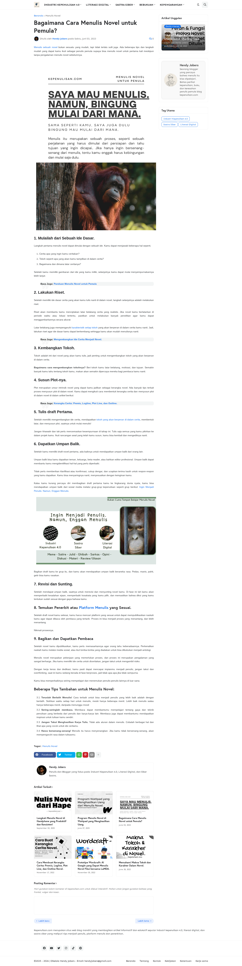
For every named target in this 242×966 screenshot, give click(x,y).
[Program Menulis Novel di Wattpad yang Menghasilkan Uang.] (93, 802)
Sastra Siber (169, 124)
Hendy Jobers (57, 767)
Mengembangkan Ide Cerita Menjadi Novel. (78, 339)
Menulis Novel (52, 16)
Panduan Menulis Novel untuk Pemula (75, 284)
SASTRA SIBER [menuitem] (124, 4)
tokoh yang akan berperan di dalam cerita (118, 419)
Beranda (38, 16)
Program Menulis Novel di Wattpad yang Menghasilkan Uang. (93, 821)
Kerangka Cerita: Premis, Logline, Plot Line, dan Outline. (85, 403)
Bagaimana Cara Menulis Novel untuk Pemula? (132, 819)
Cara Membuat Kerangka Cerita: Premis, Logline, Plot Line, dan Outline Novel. (52, 865)
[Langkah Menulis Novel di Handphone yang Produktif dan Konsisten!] (52, 802)
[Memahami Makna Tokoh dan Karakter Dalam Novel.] (135, 847)
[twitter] (59, 948)
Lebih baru (44, 921)
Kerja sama (202, 961)
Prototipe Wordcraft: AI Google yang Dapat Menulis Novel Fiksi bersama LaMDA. (93, 865)
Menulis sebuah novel (45, 47)
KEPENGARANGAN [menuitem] (171, 4)
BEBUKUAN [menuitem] (146, 4)
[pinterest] (80, 948)
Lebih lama (143, 921)
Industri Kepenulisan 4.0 (175, 119)
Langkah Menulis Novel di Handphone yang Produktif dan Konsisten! (51, 821)
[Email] (92, 755)
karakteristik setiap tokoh (85, 327)
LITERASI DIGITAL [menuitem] (97, 4)
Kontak (157, 961)
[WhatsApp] (79, 755)
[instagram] (66, 948)
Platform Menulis (93, 607)
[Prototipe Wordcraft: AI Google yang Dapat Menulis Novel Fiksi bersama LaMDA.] (93, 847)
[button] (198, 5)
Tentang (144, 961)
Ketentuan (185, 961)
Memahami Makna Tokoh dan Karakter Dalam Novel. (135, 864)
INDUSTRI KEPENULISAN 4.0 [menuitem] (61, 4)
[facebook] (44, 948)
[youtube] (51, 948)
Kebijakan (170, 961)
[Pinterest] (85, 755)
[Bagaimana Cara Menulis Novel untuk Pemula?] (135, 802)
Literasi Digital (188, 124)
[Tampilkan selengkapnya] (98, 755)
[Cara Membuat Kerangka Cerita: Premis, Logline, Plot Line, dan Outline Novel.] (52, 847)
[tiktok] (73, 948)
